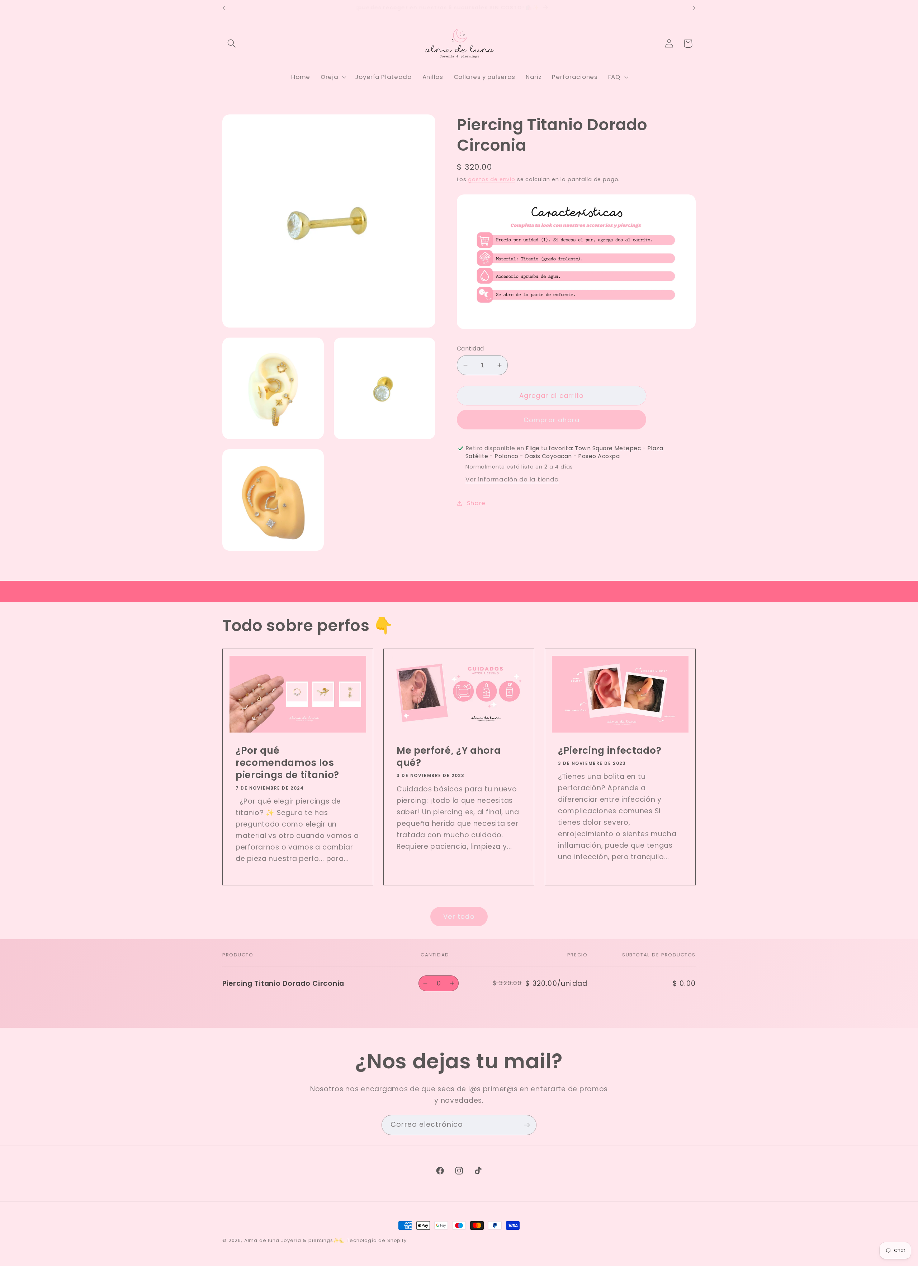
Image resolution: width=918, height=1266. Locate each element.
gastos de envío (491, 179)
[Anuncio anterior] (224, 8)
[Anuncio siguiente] (694, 8)
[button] (231, 43)
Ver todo (459, 916)
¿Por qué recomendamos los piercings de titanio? (287, 762)
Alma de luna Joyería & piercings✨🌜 (294, 1240)
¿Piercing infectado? (609, 750)
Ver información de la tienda (512, 479)
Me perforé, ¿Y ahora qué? (449, 756)
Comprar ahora (552, 419)
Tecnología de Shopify (377, 1240)
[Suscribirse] (526, 1125)
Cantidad (470, 348)
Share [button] (476, 503)
